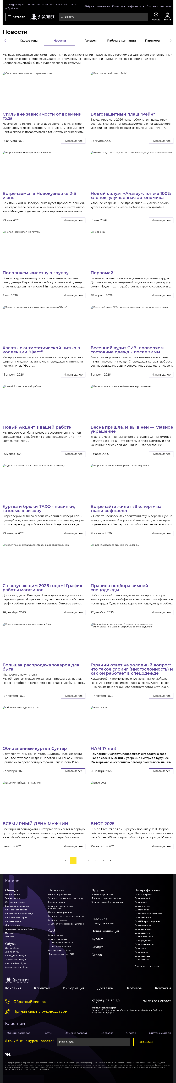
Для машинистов (143, 929)
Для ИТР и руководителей (148, 921)
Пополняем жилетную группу (36, 272)
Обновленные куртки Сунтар (35, 748)
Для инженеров (143, 917)
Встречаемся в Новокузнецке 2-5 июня (39, 195)
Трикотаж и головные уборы (19, 929)
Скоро (96, 954)
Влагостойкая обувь (15, 963)
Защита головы (55, 935)
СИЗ (51, 930)
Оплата (131, 1033)
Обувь (10, 944)
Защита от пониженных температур (66, 898)
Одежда (11, 890)
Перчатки (56, 890)
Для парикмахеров (144, 944)
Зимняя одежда (12, 898)
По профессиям (147, 890)
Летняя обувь (12, 948)
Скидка (97, 947)
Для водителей (142, 898)
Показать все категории (147, 966)
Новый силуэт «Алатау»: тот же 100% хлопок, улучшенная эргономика (131, 195)
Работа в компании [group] (121, 40)
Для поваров (141, 952)
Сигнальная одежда (15, 902)
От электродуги (13, 921)
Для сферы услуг (13, 925)
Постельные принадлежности (106, 898)
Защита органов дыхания (60, 942)
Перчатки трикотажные (60, 894)
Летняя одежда (12, 894)
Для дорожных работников (148, 913)
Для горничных (142, 906)
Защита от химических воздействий (66, 923)
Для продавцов (142, 956)
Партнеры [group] (152, 40)
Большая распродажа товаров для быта (41, 667)
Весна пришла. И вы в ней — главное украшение (132, 429)
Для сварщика (142, 959)
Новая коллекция (105, 931)
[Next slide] (170, 40)
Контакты (165, 6)
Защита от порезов (58, 920)
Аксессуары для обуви (16, 967)
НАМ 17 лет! (103, 748)
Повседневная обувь (15, 955)
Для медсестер (142, 933)
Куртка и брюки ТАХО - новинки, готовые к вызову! (39, 508)
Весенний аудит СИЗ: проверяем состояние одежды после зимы (127, 349)
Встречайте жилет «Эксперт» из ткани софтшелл (126, 508)
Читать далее (73, 141)
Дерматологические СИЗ (61, 954)
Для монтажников (144, 936)
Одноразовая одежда (16, 909)
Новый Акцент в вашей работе (37, 427)
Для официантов (143, 940)
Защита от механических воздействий (60, 907)
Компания (102, 6)
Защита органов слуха (59, 946)
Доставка (152, 6)
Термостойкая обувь (15, 959)
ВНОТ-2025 (102, 823)
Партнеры (133, 988)
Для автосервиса (143, 894)
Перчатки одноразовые (60, 912)
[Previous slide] (5, 40)
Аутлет (97, 939)
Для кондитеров (143, 925)
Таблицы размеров (17, 1033)
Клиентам (117, 6)
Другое (97, 890)
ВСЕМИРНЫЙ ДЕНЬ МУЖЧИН (35, 823)
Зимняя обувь (12, 951)
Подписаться (145, 1042)
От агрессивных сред (16, 917)
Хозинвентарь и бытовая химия (107, 902)
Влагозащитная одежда (17, 906)
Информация (135, 6)
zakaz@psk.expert (15, 4)
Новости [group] (60, 40)
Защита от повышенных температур (66, 916)
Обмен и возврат (76, 1033)
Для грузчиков (142, 909)
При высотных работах (59, 950)
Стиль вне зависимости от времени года (42, 116)
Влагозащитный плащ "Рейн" (123, 114)
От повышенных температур (19, 913)
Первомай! (103, 272)
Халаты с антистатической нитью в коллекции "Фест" (41, 349)
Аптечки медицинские (102, 894)
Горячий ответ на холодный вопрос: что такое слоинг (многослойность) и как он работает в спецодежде (132, 669)
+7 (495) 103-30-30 (38, 4)
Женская (9, 936)
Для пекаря (140, 948)
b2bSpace (89, 6)
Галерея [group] (91, 40)
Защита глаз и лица (57, 939)
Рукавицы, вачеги (56, 902)
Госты (47, 1033)
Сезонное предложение (102, 921)
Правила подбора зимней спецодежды (119, 587)
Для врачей (141, 902)
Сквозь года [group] (29, 40)
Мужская (9, 933)
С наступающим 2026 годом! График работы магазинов (42, 587)
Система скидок (160, 1033)
